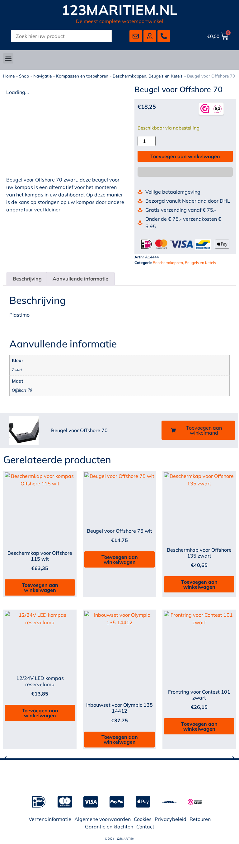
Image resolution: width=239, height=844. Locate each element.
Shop (24, 75)
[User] (149, 36)
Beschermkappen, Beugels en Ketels (148, 75)
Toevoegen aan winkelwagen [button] (40, 587)
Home (9, 75)
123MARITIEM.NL (120, 9)
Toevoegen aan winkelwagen (185, 156)
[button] (8, 58)
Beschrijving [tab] (27, 279)
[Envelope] (135, 36)
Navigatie (42, 75)
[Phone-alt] (163, 36)
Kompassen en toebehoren (82, 75)
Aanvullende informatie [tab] (80, 279)
